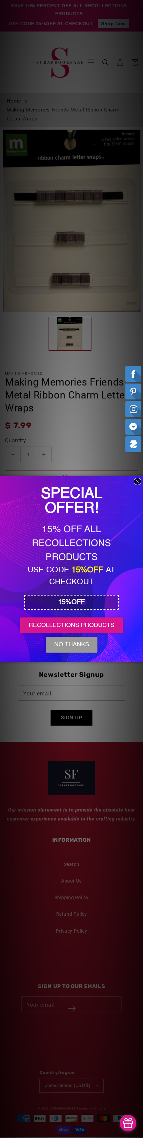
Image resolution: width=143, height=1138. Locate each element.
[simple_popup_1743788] (128, 1123)
